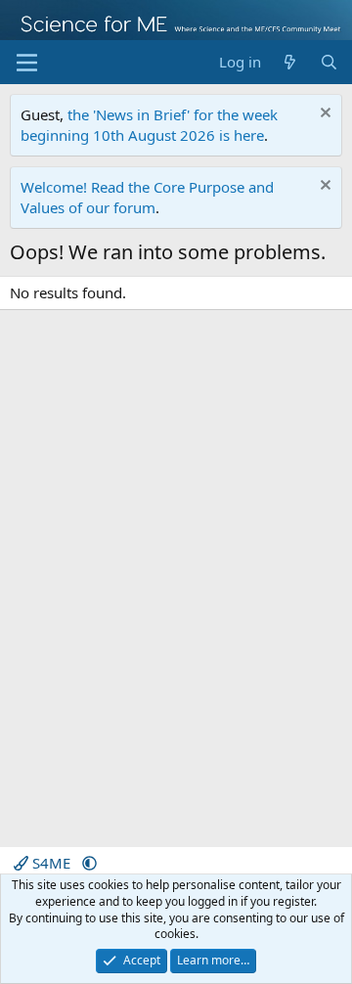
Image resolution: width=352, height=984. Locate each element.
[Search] (329, 62)
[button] (89, 862)
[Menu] (27, 62)
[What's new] (290, 62)
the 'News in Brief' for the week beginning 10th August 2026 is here (149, 125)
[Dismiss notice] (323, 115)
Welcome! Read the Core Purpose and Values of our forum (147, 197)
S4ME (51, 862)
